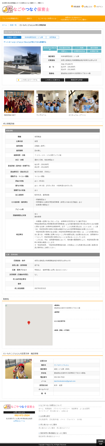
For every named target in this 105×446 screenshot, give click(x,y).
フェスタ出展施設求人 (10, 18)
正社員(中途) (54, 419)
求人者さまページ (63, 428)
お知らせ (65, 411)
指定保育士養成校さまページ (49, 436)
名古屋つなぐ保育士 (26, 9)
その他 (79, 419)
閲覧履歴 (77, 7)
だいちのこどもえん (61, 365)
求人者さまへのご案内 (47, 428)
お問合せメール (19, 421)
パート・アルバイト (67, 419)
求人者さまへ (55, 411)
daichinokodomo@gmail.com (64, 381)
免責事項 (74, 408)
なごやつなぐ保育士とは (47, 18)
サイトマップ (43, 411)
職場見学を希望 (76, 80)
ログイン (99, 7)
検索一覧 (13, 25)
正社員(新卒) (43, 419)
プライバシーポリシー (61, 408)
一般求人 (29, 18)
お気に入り (88, 7)
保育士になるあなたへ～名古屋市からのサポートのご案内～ (73, 18)
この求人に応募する (52, 80)
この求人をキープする (29, 80)
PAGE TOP (100, 442)
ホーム (4, 25)
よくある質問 (85, 408)
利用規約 (48, 408)
